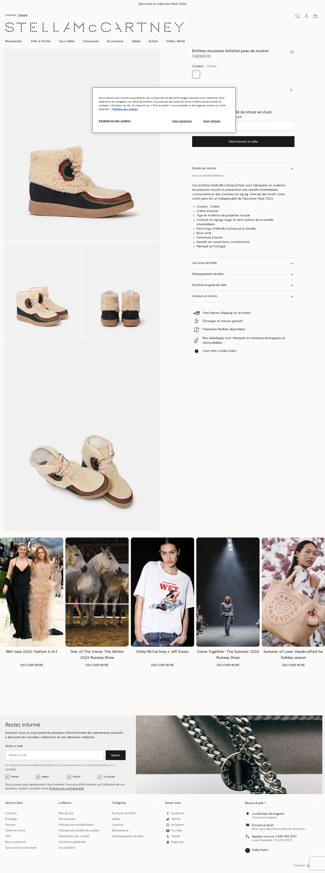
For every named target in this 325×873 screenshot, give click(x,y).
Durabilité (109, 777)
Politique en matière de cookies (79, 830)
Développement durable (208, 274)
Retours (10, 824)
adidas (45, 777)
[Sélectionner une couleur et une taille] (291, 51)
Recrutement (67, 819)
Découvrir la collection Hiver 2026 (162, 4)
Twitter (176, 819)
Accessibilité (67, 847)
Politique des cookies (125, 109)
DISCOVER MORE (31, 665)
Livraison (11, 813)
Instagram (177, 824)
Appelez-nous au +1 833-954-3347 (274, 836)
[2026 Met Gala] (31, 592)
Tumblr (175, 836)
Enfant (76, 777)
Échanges (11, 819)
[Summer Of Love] (293, 592)
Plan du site (66, 813)
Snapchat (177, 842)
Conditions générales (72, 842)
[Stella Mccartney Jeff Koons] (162, 592)
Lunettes (118, 824)
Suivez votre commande (20, 847)
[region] (164, 110)
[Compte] (306, 16)
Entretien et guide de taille (209, 285)
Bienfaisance (120, 830)
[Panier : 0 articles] (315, 16)
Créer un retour (15, 830)
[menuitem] (16, 41)
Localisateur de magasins (268, 813)
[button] (82, 145)
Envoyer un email (262, 825)
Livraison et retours (205, 296)
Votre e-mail (14, 746)
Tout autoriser (182, 121)
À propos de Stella (124, 813)
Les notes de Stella (204, 263)
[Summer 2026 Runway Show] (228, 592)
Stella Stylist (260, 850)
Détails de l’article (204, 168)
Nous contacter (15, 842)
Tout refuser (212, 121)
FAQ (8, 836)
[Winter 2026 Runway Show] (97, 592)
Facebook (177, 813)
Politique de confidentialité (66, 788)
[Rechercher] (297, 16)
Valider (115, 755)
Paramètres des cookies (74, 836)
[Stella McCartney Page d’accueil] (94, 27)
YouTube (176, 830)
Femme (15, 777)
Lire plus (10, 769)
